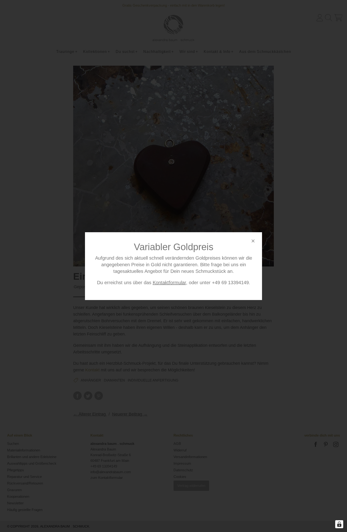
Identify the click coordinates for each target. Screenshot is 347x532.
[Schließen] (253, 241)
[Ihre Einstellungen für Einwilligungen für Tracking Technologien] (339, 524)
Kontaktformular (169, 282)
